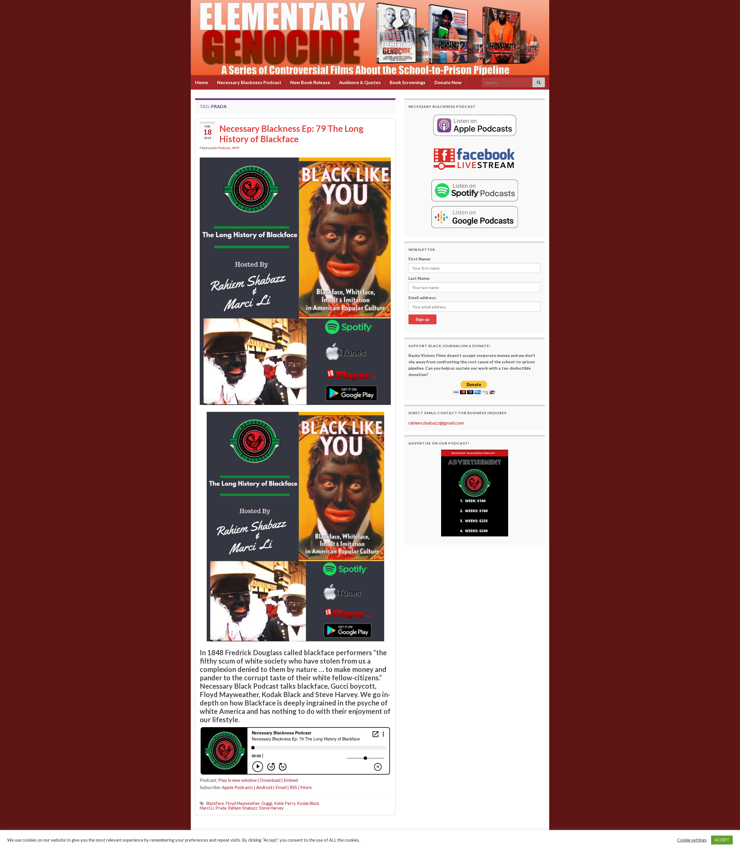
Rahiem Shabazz (242, 807)
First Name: (419, 258)
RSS (293, 787)
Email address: (422, 297)
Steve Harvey (271, 807)
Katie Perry (284, 803)
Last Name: (419, 278)
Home (201, 82)
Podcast (224, 148)
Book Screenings (408, 82)
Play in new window (237, 780)
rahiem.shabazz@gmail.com (436, 422)
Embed (291, 780)
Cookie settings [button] (692, 840)
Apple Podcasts (237, 787)
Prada (220, 807)
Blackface (215, 803)
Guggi (266, 803)
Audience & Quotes (360, 82)
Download (270, 780)
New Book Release (310, 82)
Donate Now (448, 82)
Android (264, 787)
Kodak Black (308, 803)
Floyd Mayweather (243, 803)
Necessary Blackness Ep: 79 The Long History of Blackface (291, 133)
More (306, 787)
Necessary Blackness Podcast (249, 82)
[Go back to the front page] (370, 37)
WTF (236, 148)
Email (280, 787)
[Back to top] (727, 837)
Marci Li (207, 807)
